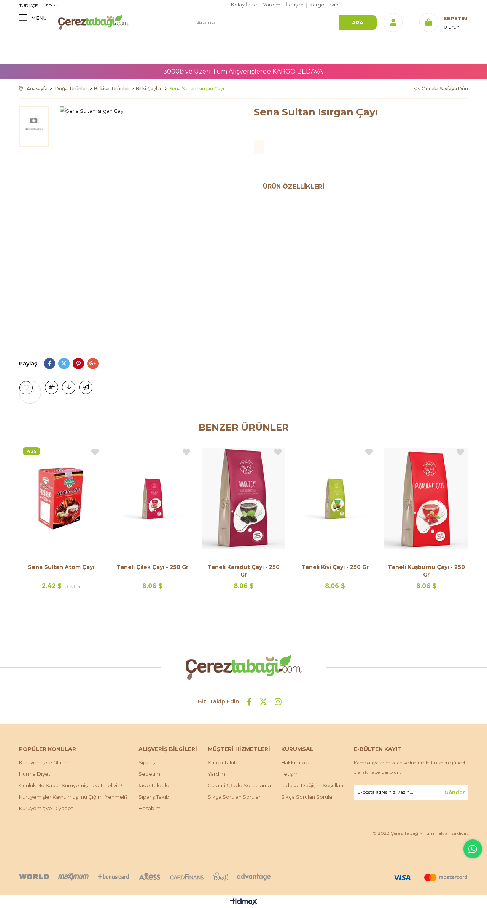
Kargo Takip (324, 5)
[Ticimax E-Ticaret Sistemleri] (243, 902)
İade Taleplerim (157, 785)
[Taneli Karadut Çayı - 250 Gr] (243, 498)
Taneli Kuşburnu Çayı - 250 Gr (426, 571)
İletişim (295, 5)
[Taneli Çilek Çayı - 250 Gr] (152, 498)
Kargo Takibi (223, 762)
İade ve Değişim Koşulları (312, 785)
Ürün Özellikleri (293, 186)
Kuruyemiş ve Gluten (44, 762)
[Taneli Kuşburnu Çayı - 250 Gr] (426, 498)
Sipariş (146, 762)
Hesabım (149, 808)
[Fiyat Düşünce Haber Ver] (68, 387)
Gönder (454, 792)
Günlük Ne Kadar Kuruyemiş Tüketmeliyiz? (71, 785)
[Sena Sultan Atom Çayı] (61, 498)
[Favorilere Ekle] (30, 387)
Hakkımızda (295, 762)
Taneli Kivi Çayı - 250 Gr (335, 567)
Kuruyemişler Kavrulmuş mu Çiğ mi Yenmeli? (73, 797)
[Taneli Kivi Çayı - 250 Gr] (335, 498)
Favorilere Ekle (95, 452)
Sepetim (149, 774)
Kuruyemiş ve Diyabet (46, 808)
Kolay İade (244, 5)
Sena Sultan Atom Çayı (61, 567)
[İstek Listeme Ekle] (51, 387)
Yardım (271, 5)
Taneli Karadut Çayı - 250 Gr (243, 571)
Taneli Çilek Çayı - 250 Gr (152, 567)
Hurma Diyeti (35, 774)
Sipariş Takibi (154, 797)
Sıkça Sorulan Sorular (234, 797)
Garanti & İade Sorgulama (239, 785)
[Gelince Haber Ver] (85, 387)
